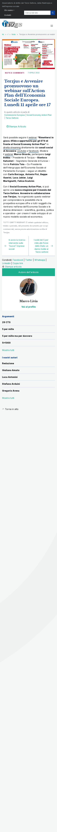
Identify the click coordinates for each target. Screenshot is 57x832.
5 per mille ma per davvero (17, 336)
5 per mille (8, 329)
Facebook (18, 260)
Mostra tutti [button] (8, 350)
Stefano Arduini (11, 383)
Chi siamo (8, 10)
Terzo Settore (12, 118)
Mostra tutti (8, 398)
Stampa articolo (13, 266)
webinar (32, 137)
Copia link (18, 263)
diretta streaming (12, 147)
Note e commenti (14, 73)
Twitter (28, 260)
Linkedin (6, 263)
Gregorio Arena (10, 390)
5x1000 (6, 342)
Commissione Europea (14, 115)
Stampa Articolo (17, 126)
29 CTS (6, 322)
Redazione (8, 363)
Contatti (7, 15)
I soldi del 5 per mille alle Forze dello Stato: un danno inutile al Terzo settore (41, 246)
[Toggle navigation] (51, 26)
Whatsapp (39, 260)
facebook (34, 150)
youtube (21, 150)
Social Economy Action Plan (39, 115)
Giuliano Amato (10, 370)
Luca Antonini (10, 377)
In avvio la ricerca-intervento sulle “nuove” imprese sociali (17, 244)
